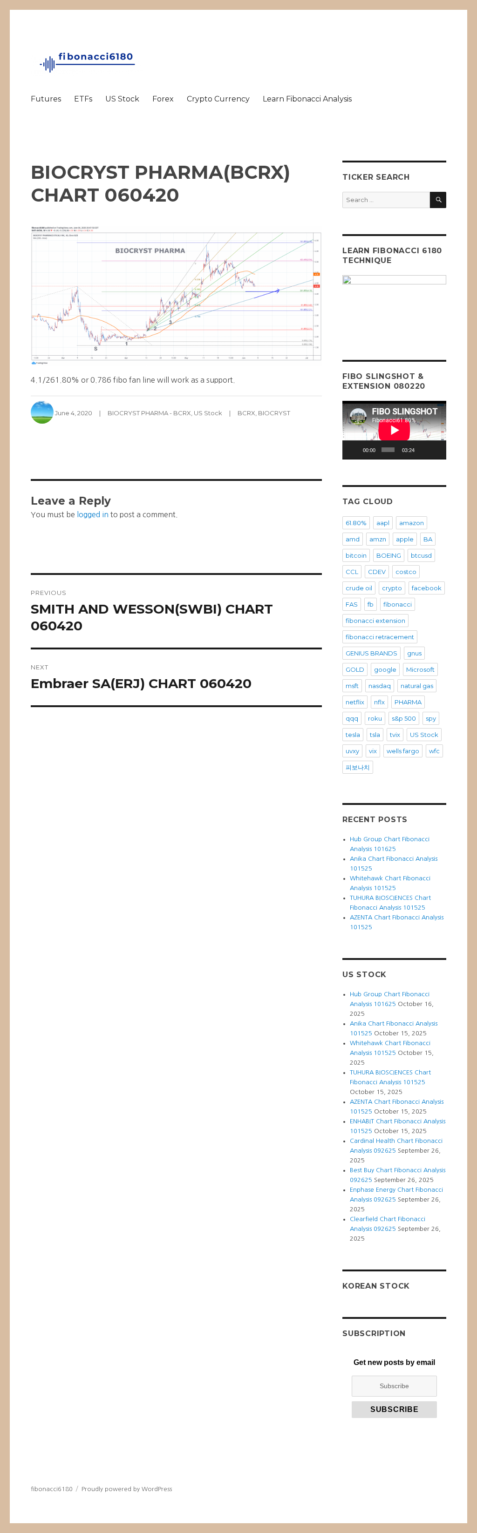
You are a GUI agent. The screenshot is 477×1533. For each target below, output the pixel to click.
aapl (382, 523)
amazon (411, 523)
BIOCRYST (274, 413)
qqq (352, 718)
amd (353, 539)
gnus (414, 653)
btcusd (421, 555)
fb (371, 604)
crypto (392, 588)
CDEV (377, 571)
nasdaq (379, 685)
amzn (377, 539)
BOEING (388, 555)
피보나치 (358, 767)
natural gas (417, 685)
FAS (352, 604)
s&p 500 (404, 718)
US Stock (122, 99)
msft (352, 685)
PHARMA (408, 702)
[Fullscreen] (436, 449)
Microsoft (420, 669)
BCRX (246, 413)
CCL (352, 571)
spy (431, 718)
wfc (434, 751)
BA (427, 539)
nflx (379, 702)
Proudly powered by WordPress (127, 1489)
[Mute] (423, 449)
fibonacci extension (375, 620)
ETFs (83, 99)
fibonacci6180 (52, 1489)
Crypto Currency (218, 99)
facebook (427, 588)
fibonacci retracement (380, 637)
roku (375, 718)
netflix (355, 702)
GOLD (355, 669)
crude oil (359, 588)
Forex (163, 99)
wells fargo (403, 751)
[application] (394, 430)
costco (405, 571)
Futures (46, 99)
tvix (395, 734)
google (385, 669)
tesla (353, 734)
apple (405, 539)
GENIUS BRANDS (371, 653)
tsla (375, 734)
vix (373, 751)
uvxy (352, 751)
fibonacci (397, 604)
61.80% (356, 523)
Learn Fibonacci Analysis (307, 99)
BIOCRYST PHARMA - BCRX (149, 413)
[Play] (354, 449)
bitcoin (356, 555)
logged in (93, 514)
